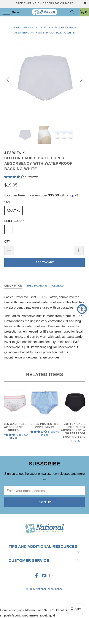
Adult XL (13, 210)
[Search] (74, 12)
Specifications (37, 285)
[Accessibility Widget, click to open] (82, 309)
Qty (7, 241)
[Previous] (8, 80)
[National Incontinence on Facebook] (36, 576)
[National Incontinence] (44, 12)
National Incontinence (49, 589)
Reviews (58, 285)
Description (13, 285)
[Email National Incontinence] (52, 576)
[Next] (80, 80)
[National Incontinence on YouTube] (44, 576)
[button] (14, 177)
